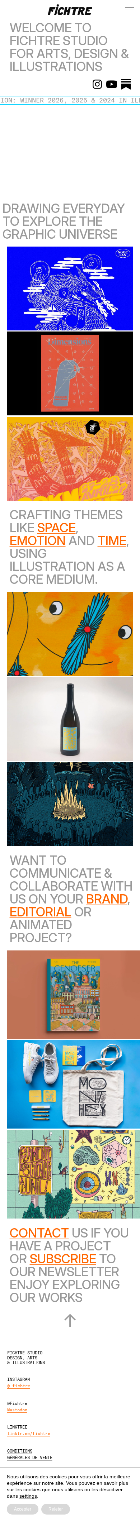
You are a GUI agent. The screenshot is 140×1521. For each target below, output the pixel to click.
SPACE (56, 527)
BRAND (106, 898)
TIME (112, 540)
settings (28, 1496)
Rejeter (55, 1509)
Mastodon (17, 1409)
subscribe (63, 1258)
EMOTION (38, 540)
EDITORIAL (40, 911)
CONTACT (39, 1232)
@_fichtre (18, 1385)
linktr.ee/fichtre (28, 1433)
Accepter (22, 1509)
